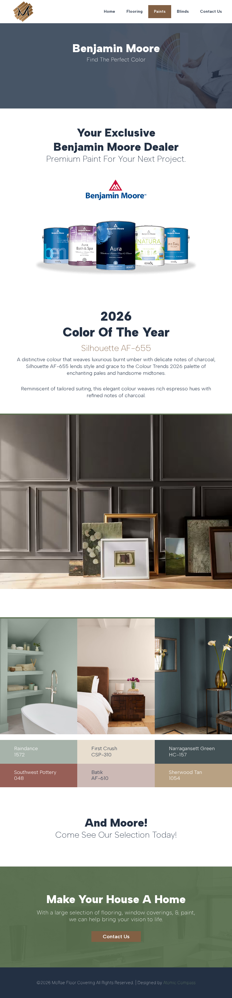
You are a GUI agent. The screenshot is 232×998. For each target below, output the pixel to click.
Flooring (134, 11)
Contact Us (211, 11)
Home (109, 11)
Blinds (183, 11)
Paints (160, 11)
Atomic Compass (179, 982)
